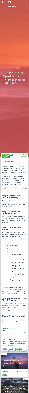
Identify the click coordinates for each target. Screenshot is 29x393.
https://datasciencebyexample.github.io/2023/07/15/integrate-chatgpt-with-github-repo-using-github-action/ (14, 335)
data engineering (23, 371)
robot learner (11, 328)
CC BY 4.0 (23, 341)
